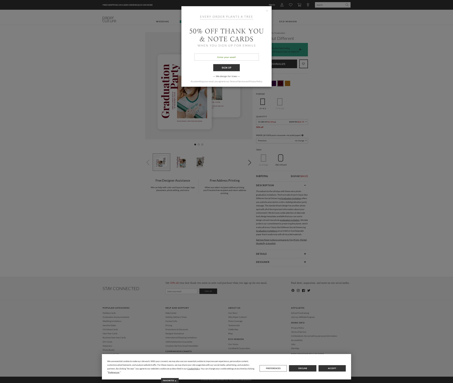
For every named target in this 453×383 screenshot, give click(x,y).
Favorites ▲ (170, 380)
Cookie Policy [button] (193, 368)
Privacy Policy (255, 81)
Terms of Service (237, 81)
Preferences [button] (113, 372)
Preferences (273, 368)
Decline (302, 368)
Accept (332, 368)
